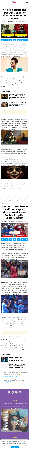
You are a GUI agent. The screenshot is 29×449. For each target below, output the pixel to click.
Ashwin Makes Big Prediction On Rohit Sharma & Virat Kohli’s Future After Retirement (18, 365)
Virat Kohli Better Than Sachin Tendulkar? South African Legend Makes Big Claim (17, 359)
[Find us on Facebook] (9, 392)
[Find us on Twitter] (13, 392)
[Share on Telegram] (14, 40)
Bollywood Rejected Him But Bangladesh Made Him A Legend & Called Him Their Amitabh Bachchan (18, 97)
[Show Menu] (2, 2)
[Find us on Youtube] (20, 392)
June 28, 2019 (7, 382)
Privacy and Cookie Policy (20, 445)
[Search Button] (27, 2)
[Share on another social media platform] (26, 40)
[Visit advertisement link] (14, 420)
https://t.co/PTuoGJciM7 (10, 376)
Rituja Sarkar (8, 21)
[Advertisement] (14, 112)
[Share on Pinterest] (18, 40)
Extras (6, 7)
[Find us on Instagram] (16, 392)
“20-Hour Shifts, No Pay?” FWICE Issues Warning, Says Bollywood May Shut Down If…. (18, 104)
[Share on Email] (22, 40)
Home (2, 7)
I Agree (15, 447)
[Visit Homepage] (14, 2)
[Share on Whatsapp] (10, 40)
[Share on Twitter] (7, 40)
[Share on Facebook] (3, 40)
